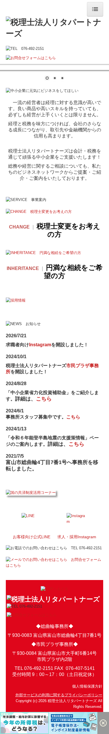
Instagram (40, 344)
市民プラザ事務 (82, 365)
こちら (44, 399)
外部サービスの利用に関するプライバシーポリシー (58, 695)
